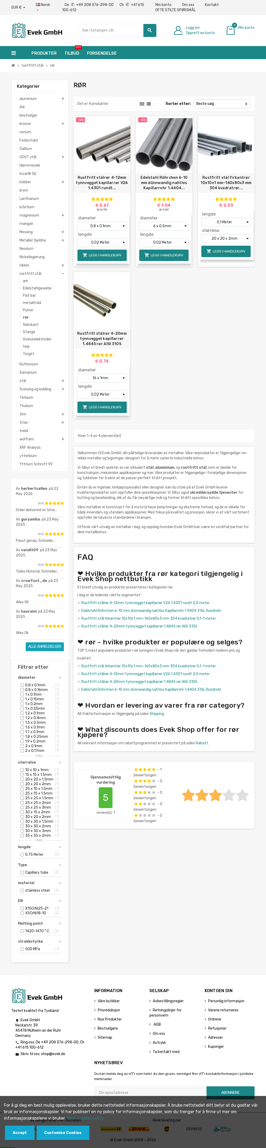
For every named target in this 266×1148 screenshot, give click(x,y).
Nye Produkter (110, 1019)
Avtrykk (159, 1043)
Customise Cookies (63, 1133)
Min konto (163, 5)
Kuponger (216, 1046)
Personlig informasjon (226, 1001)
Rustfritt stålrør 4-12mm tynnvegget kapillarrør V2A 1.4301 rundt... (102, 182)
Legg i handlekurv (102, 255)
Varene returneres (223, 1010)
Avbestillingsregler (168, 1001)
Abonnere (230, 1092)
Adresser (215, 1037)
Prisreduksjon (109, 1010)
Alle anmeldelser (44, 646)
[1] (46, 503)
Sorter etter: (178, 104)
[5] (62, 503)
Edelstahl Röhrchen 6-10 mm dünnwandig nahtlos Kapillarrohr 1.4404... (164, 182)
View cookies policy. (86, 1118)
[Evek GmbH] (36, 30)
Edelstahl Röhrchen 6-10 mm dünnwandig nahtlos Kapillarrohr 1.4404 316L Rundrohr (151, 610)
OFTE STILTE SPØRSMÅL (175, 10)
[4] (58, 503)
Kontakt (212, 5)
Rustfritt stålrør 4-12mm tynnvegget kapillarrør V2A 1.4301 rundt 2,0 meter (145, 603)
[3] (54, 503)
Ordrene (214, 1019)
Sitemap (105, 1037)
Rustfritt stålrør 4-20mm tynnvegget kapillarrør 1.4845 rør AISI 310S (102, 338)
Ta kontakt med (166, 1052)
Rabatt (202, 743)
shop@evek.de (53, 1054)
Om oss (188, 5)
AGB (157, 1024)
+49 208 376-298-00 (59, 1042)
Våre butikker (109, 1001)
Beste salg (205, 104)
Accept (20, 1133)
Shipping (157, 714)
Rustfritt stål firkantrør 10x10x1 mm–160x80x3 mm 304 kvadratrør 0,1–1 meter (148, 618)
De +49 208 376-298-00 (89, 5)
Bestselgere (108, 1028)
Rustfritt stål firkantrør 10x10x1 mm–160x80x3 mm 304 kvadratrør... (226, 182)
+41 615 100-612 (29, 1047)
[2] (50, 503)
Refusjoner (217, 1028)
